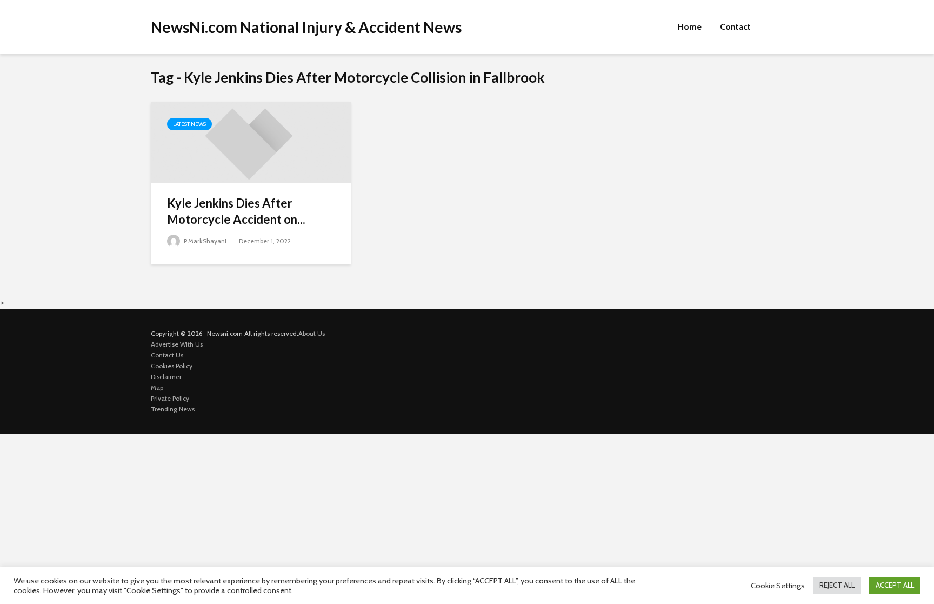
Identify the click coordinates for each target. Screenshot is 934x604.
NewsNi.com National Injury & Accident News (306, 27)
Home (690, 27)
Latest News (189, 124)
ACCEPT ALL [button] (895, 585)
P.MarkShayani (204, 241)
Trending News (173, 409)
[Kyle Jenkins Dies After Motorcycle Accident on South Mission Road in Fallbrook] (251, 141)
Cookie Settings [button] (778, 585)
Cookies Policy (171, 366)
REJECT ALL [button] (837, 585)
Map (157, 387)
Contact (735, 27)
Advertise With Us (177, 344)
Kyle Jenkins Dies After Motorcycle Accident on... (236, 211)
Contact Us (167, 355)
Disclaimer (166, 377)
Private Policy (170, 398)
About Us (311, 333)
